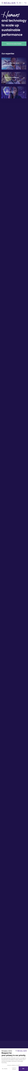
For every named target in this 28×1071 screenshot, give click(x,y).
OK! (23, 1068)
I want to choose (14, 1068)
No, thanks (4, 1068)
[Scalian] (8, 3)
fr (20, 5)
